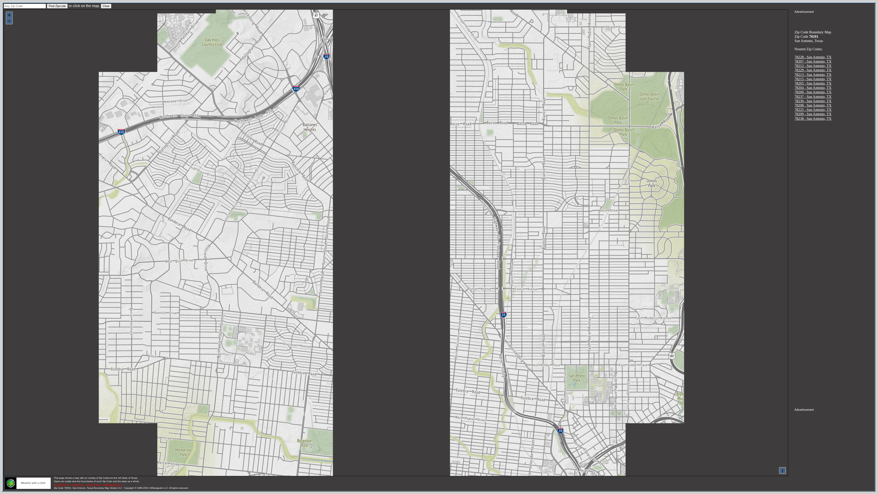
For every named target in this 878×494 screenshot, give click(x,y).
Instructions (77, 484)
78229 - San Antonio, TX (813, 70)
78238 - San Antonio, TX (813, 119)
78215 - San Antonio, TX (813, 79)
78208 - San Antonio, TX (813, 105)
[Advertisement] (834, 19)
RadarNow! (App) (112, 484)
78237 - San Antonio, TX (813, 97)
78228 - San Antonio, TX (813, 57)
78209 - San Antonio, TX (813, 114)
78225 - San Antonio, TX (813, 110)
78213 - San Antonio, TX (813, 75)
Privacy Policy (93, 484)
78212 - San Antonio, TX (813, 66)
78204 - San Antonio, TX (813, 88)
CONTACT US (61, 484)
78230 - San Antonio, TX (813, 101)
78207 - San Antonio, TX (813, 61)
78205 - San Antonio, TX (813, 83)
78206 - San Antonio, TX (813, 92)
